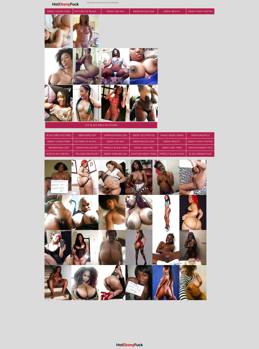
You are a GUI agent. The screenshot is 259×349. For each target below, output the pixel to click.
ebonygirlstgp (87, 135)
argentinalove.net (87, 147)
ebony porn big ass (115, 154)
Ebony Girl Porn (172, 147)
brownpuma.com (59, 147)
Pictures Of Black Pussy (87, 11)
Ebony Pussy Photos (200, 11)
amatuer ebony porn (143, 154)
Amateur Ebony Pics (200, 147)
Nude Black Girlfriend (59, 154)
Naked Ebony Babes (172, 135)
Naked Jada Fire (143, 147)
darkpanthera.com (115, 135)
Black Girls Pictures (58, 135)
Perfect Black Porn (115, 147)
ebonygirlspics (200, 135)
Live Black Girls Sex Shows (101, 125)
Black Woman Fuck (200, 154)
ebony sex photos (144, 135)
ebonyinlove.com (143, 11)
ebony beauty (172, 11)
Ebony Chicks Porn (58, 11)
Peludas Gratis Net (87, 154)
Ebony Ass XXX (115, 11)
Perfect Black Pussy (172, 154)
